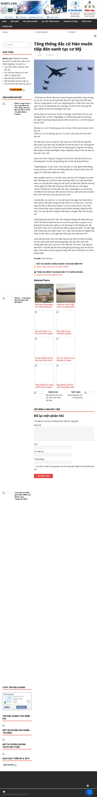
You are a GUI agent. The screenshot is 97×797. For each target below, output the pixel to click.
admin (39, 55)
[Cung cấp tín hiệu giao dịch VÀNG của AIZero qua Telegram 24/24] (8, 679)
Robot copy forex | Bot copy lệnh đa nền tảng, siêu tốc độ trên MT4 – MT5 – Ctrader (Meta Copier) (23, 108)
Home (4, 21)
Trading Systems (70, 21)
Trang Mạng (39, 459)
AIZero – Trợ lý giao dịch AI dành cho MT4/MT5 (23, 300)
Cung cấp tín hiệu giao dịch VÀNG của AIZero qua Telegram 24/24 (23, 495)
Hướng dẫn (7, 26)
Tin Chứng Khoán (30, 21)
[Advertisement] (48, 779)
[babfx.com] (48, 17)
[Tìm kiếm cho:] (17, 45)
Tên (35, 444)
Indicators (86, 21)
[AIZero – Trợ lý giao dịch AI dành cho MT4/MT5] (8, 485)
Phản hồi (37, 425)
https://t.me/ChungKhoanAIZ (49, 275)
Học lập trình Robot (50, 21)
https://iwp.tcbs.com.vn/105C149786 (52, 266)
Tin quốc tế (49, 55)
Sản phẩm (14, 21)
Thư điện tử (39, 451)
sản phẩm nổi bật (12, 97)
